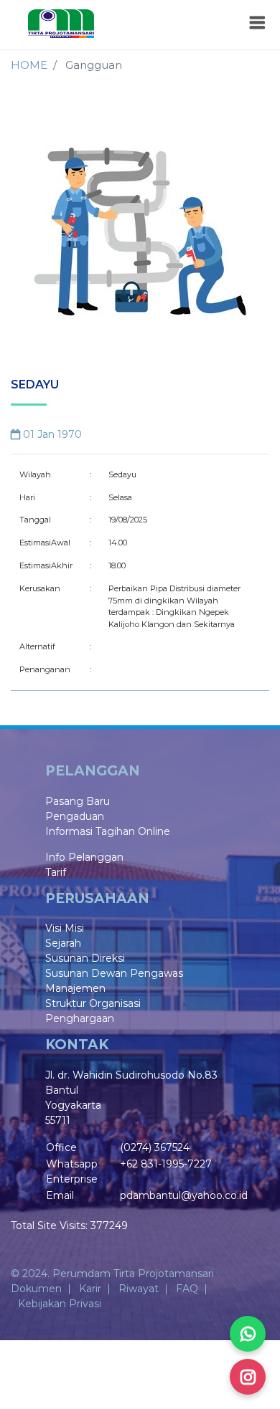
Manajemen (75, 988)
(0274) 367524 (155, 1147)
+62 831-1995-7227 (166, 1163)
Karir (90, 1288)
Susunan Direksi (85, 958)
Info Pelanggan (84, 857)
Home (29, 65)
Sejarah (63, 943)
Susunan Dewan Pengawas (114, 973)
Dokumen (36, 1288)
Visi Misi (64, 928)
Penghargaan (79, 1018)
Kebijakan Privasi (59, 1303)
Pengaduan (74, 816)
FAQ (187, 1288)
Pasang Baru (77, 801)
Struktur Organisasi (93, 1003)
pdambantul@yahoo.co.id (184, 1195)
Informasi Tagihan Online (107, 831)
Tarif (55, 872)
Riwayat (138, 1288)
